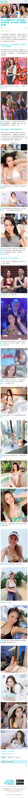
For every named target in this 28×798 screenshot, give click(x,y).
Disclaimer (11, 791)
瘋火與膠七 (10, 757)
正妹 (2, 27)
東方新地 (2, 30)
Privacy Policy (16, 791)
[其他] (26, 28)
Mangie (18, 757)
